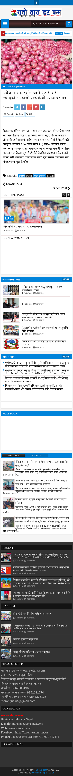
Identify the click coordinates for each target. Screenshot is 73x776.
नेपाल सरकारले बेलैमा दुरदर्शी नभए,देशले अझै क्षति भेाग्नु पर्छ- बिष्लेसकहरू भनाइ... (41, 569)
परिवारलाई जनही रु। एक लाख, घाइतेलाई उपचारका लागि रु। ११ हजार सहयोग (41, 627)
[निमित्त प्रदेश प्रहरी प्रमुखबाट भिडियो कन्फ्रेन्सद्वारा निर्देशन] (8, 503)
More (66, 279)
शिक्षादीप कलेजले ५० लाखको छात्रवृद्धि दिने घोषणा (45, 329)
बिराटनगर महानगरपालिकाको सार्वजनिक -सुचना (44, 343)
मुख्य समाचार (44, 176)
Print (20, 114)
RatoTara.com (40, 770)
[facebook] (36, 2)
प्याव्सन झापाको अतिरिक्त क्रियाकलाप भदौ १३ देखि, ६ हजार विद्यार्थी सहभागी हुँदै (42, 594)
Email (9, 114)
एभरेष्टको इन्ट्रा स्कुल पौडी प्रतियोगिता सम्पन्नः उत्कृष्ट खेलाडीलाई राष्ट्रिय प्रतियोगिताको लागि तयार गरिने (37, 364)
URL (31, 114)
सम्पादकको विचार (12, 279)
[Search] (69, 24)
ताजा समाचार (10, 356)
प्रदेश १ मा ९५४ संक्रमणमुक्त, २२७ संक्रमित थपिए (42, 288)
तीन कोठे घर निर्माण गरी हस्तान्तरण (23, 226)
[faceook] (36, 405)
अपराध (25, 176)
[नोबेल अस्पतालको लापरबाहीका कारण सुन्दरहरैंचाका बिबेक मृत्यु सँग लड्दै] (8, 465)
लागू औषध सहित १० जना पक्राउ (31, 652)
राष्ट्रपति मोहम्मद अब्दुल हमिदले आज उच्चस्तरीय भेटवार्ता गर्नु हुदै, (43, 315)
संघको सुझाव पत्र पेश (25, 639)
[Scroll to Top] (68, 770)
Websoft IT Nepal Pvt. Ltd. (43, 773)
